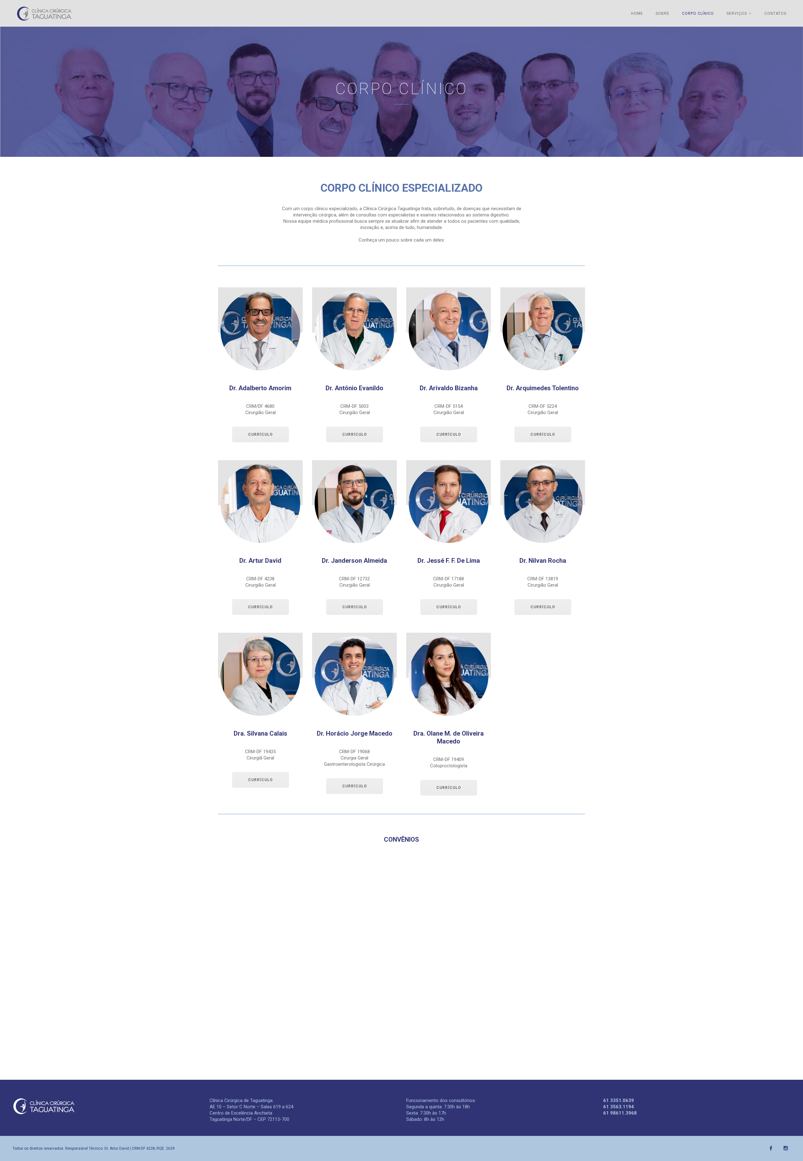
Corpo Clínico (698, 13)
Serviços (736, 13)
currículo (260, 434)
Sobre (662, 13)
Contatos (775, 13)
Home (637, 13)
